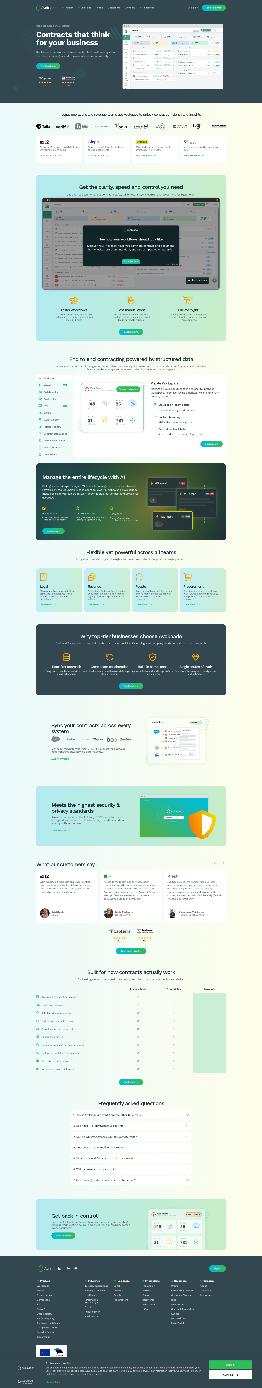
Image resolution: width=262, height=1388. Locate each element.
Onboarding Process (182, 1290)
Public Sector (92, 1311)
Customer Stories (181, 1295)
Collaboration (44, 1295)
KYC (39, 1304)
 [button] (223, 863)
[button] (68, 8)
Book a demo (214, 7)
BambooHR (148, 1304)
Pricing (175, 1285)
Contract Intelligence (48, 1323)
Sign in (217, 1268)
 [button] (215, 863)
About (203, 1285)
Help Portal (177, 1323)
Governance (43, 1336)
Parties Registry (45, 1318)
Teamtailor (148, 1285)
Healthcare (91, 1295)
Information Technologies (92, 1301)
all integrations (62, 759)
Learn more (211, 443)
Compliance (206, 1295)
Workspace (43, 1285)
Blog (173, 1299)
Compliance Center (47, 1327)
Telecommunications (96, 1285)
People (117, 1295)
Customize (229, 1374)
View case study (50, 155)
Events (175, 1313)
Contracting (43, 1299)
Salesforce (148, 1299)
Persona (146, 1290)
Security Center (45, 1332)
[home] (46, 8)
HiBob (145, 1309)
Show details (53, 1382)
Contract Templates (182, 1309)
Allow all (230, 1364)
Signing (41, 1309)
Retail (88, 1307)
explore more (60, 830)
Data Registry (44, 1313)
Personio (147, 1295)
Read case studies (131, 951)
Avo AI (40, 1290)
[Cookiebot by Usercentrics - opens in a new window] (25, 1382)
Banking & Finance (95, 1290)
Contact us (206, 1290)
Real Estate (91, 1316)
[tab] (54, 378)
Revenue (118, 1290)
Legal (117, 1285)
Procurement (121, 1299)
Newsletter (177, 1304)
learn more (48, 605)
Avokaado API (178, 1318)
